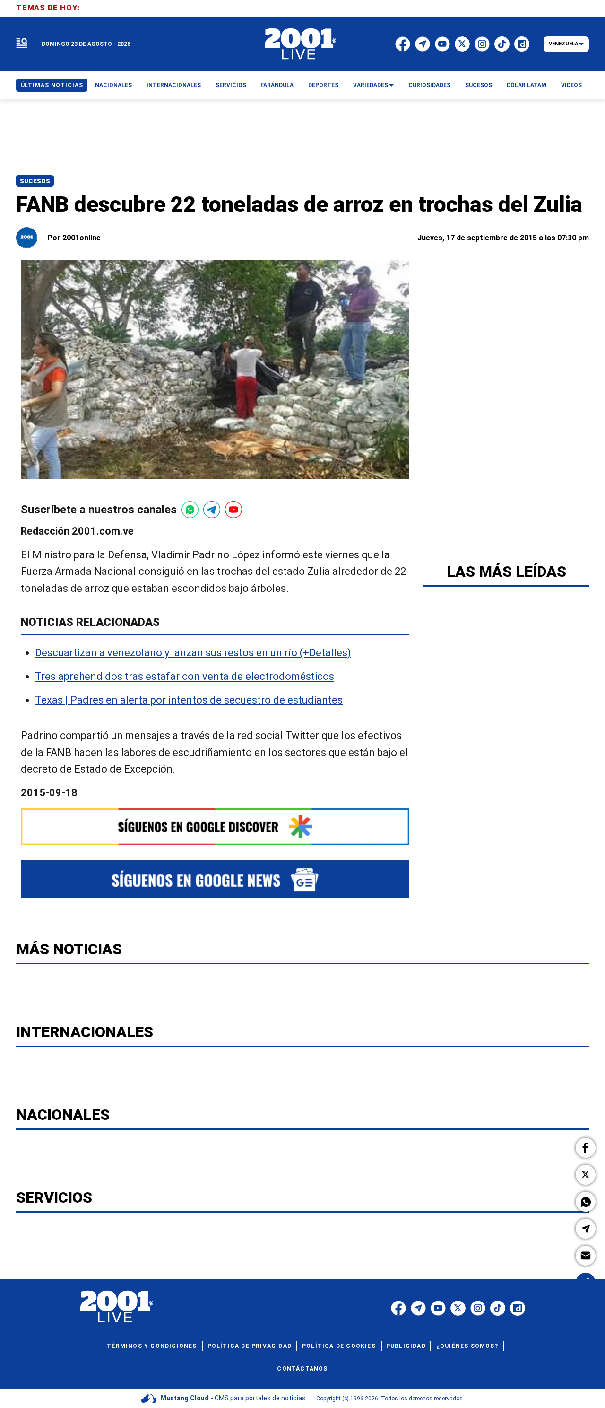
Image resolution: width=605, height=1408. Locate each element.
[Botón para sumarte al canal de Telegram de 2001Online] (211, 509)
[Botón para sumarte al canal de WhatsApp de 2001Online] (190, 509)
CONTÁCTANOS (302, 1368)
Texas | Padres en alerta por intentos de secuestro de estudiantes (189, 700)
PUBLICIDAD (406, 1346)
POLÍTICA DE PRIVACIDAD (249, 1346)
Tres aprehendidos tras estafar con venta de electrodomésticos (184, 676)
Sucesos (35, 181)
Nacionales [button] (113, 85)
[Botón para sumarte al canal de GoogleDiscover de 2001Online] (215, 826)
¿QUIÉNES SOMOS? (467, 1346)
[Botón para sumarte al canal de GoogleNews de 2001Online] (215, 879)
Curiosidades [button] (429, 85)
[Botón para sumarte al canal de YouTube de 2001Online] (233, 509)
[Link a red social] (398, 1308)
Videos (571, 85)
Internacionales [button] (174, 85)
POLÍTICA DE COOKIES (339, 1346)
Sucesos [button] (478, 85)
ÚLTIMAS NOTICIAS (52, 85)
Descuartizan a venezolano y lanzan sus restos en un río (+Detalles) (193, 653)
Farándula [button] (277, 85)
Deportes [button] (323, 85)
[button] (586, 1148)
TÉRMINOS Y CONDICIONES (152, 1346)
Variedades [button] (370, 85)
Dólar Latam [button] (526, 85)
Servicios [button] (231, 85)
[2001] (300, 44)
